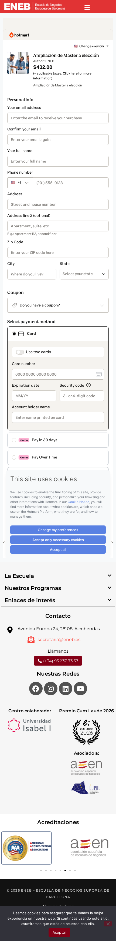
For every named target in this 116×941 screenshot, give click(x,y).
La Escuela (19, 576)
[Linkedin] (65, 688)
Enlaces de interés (30, 600)
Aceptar (59, 932)
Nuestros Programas (33, 588)
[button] (58, 576)
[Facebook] (36, 688)
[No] (108, 923)
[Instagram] (50, 688)
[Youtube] (80, 688)
